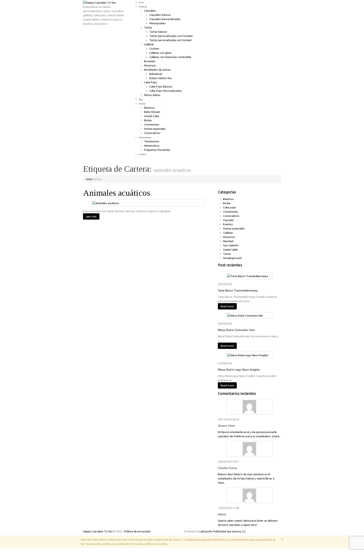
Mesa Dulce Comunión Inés (236, 330)
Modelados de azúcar (157, 69)
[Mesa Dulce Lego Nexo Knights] (247, 354)
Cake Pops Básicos (160, 86)
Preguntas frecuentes (157, 149)
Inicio (141, 2)
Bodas (148, 120)
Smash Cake (151, 116)
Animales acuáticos (116, 193)
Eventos (142, 104)
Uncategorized (232, 257)
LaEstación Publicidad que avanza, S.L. (222, 531)
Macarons (150, 65)
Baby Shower (152, 111)
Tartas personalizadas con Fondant (171, 35)
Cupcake (228, 220)
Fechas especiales (155, 128)
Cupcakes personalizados (165, 19)
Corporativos (152, 132)
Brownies (149, 61)
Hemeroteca (151, 145)
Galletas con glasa (160, 52)
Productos (143, 6)
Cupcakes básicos (160, 14)
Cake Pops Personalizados (165, 90)
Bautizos (149, 107)
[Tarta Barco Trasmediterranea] (247, 275)
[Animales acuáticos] (105, 202)
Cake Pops (150, 82)
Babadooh (155, 73)
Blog (141, 99)
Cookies (154, 48)
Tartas (148, 27)
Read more (227, 306)
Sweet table (230, 249)
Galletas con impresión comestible (170, 56)
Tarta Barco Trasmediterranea (238, 290)
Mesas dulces (152, 94)
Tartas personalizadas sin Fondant (170, 40)
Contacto (142, 154)
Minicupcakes (157, 23)
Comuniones (151, 124)
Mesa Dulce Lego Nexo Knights (239, 369)
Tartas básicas (158, 31)
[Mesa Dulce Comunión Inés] (245, 315)
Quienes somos (145, 137)
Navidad (228, 241)
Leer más (91, 216)
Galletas (149, 44)
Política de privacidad (137, 531)
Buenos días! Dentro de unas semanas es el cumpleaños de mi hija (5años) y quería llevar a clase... (246, 478)
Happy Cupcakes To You (97, 531)
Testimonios (151, 141)
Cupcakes (150, 10)
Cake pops (229, 207)
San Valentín (230, 245)
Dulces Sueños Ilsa (160, 78)
